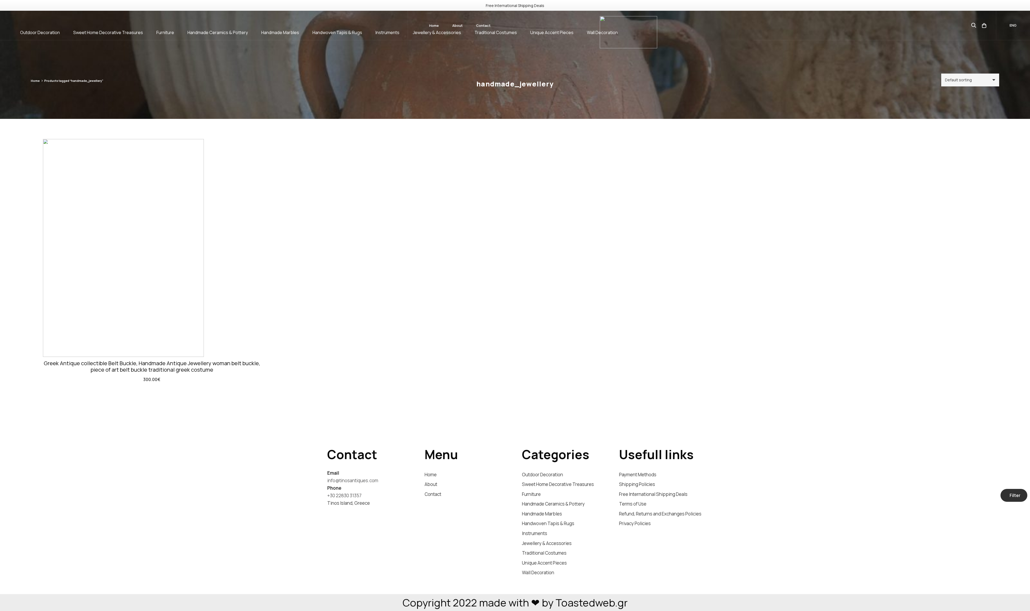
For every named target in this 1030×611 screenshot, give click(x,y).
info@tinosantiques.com (352, 480)
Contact (433, 494)
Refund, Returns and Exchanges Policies (660, 514)
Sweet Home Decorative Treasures (558, 484)
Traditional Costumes (544, 553)
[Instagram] (329, 513)
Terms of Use (632, 504)
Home (35, 81)
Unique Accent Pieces (544, 563)
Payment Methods (637, 474)
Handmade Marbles (542, 514)
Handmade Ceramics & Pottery (553, 504)
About (431, 484)
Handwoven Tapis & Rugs (548, 523)
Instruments (534, 533)
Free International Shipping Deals (653, 494)
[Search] (973, 25)
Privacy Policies (635, 523)
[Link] (628, 32)
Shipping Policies (637, 484)
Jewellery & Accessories (547, 543)
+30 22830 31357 (344, 495)
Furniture (531, 494)
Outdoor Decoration (542, 474)
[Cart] (984, 25)
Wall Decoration (538, 572)
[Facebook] (340, 512)
